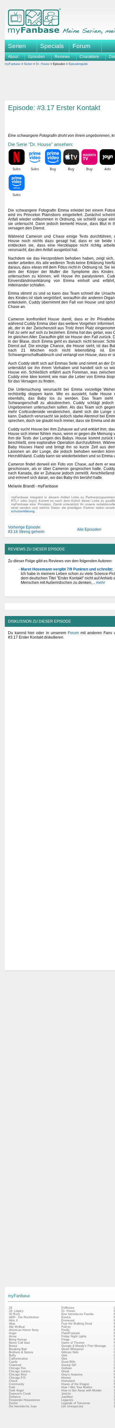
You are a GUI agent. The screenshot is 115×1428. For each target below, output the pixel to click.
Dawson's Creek (20, 1393)
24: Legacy (16, 1310)
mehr (100, 582)
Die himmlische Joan (23, 1406)
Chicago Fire (17, 1368)
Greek (65, 1371)
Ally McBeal (17, 1326)
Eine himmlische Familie (77, 1314)
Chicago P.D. (18, 1377)
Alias (12, 1323)
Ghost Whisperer (72, 1349)
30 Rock (14, 1314)
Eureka (66, 1317)
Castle (13, 1361)
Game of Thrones (73, 1342)
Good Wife (68, 1361)
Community (16, 1384)
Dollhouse (67, 1307)
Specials (52, 46)
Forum (81, 46)
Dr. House (43, 64)
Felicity (66, 1326)
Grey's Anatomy (72, 1374)
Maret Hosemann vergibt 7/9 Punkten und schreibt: (67, 569)
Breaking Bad (18, 1349)
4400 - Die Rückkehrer (24, 1317)
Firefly (65, 1330)
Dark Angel (16, 1390)
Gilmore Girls (70, 1352)
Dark (12, 1387)
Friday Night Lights (74, 1336)
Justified (67, 1396)
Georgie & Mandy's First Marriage (83, 1346)
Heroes (66, 1377)
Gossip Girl (68, 1365)
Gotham (66, 1368)
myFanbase (12, 64)
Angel (12, 1333)
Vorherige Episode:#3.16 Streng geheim (26, 529)
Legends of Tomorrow (75, 1403)
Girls (64, 1355)
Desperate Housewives (24, 1400)
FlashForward (70, 1333)
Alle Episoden (89, 529)
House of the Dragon (75, 1384)
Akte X (13, 1320)
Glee (64, 1358)
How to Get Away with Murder (81, 1390)
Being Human (18, 1339)
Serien (28, 64)
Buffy (12, 1355)
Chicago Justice (19, 1371)
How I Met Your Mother (76, 1387)
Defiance (15, 1396)
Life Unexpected (72, 1406)
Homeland (68, 1380)
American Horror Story (24, 1330)
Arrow (13, 1336)
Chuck (13, 1380)
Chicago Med (18, 1374)
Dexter (13, 1403)
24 (10, 1307)
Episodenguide (78, 64)
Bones (13, 1346)
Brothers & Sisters (21, 1352)
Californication (18, 1358)
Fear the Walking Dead (76, 1323)
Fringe (65, 1339)
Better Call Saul (19, 1342)
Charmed (15, 1365)
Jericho (66, 1393)
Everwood (67, 1320)
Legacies (67, 1400)
